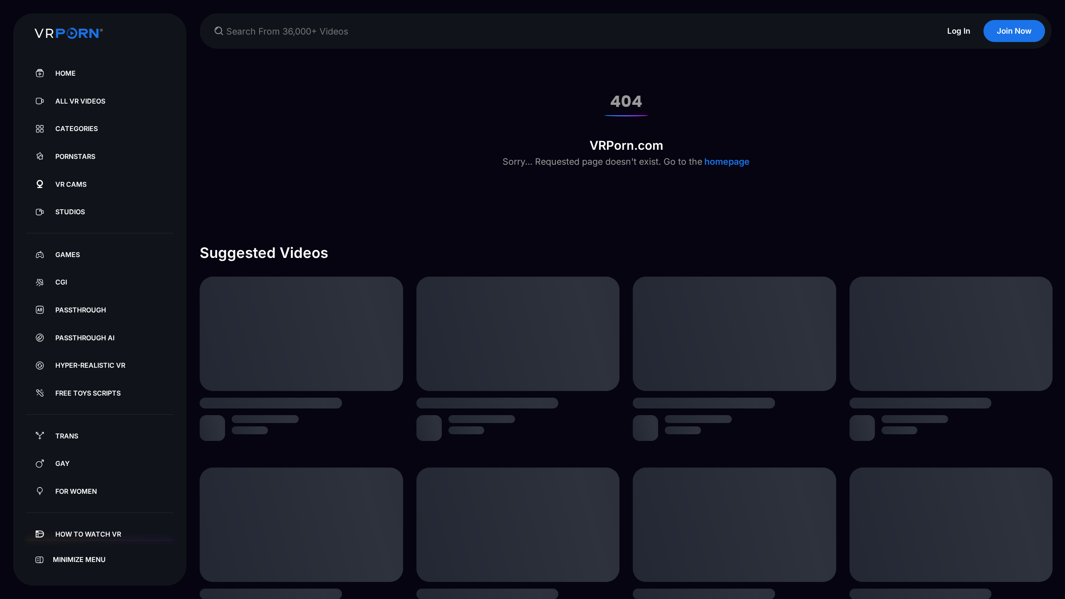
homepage (726, 161)
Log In (958, 31)
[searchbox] (574, 31)
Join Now (1014, 31)
